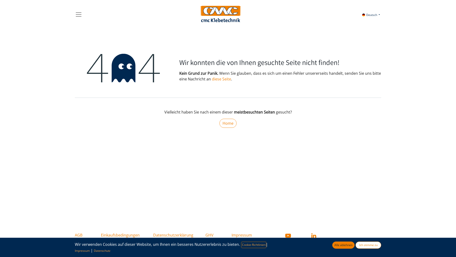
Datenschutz (102, 251)
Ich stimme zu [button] (368, 245)
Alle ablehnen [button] (343, 245)
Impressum (242, 235)
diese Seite (221, 79)
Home (228, 123)
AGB (78, 235)
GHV (209, 235)
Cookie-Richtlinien (254, 245)
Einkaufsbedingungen (120, 235)
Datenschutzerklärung (173, 235)
